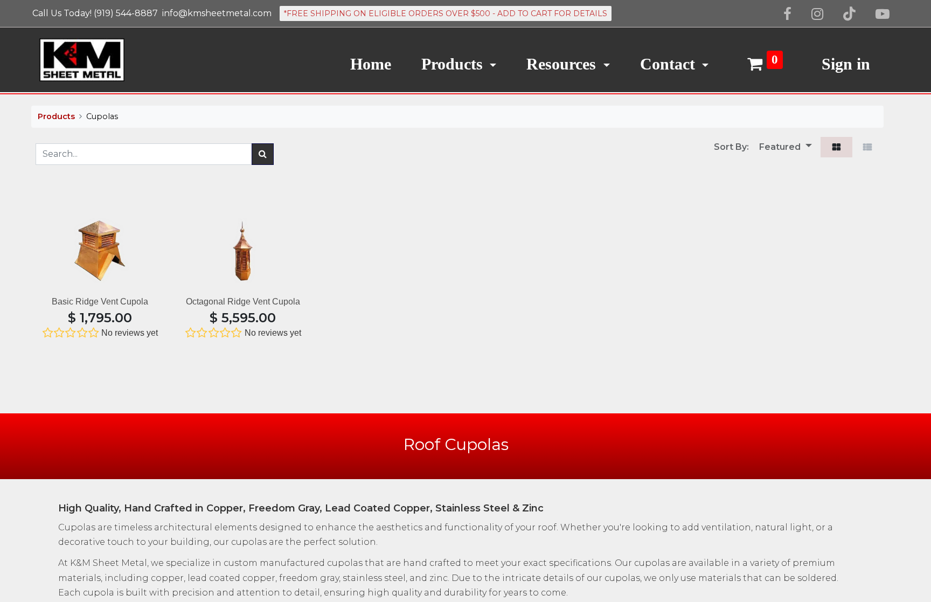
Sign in (846, 64)
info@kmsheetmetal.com (217, 13)
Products (56, 116)
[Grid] (836, 147)
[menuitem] (370, 59)
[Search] (263, 154)
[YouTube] (883, 14)
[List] (868, 147)
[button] (781, 147)
